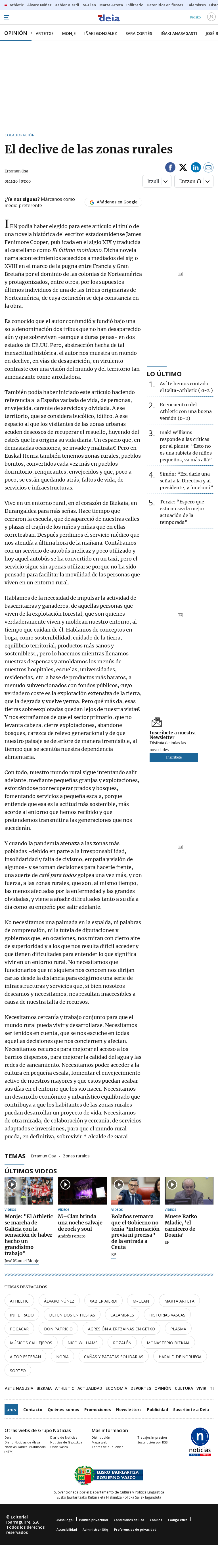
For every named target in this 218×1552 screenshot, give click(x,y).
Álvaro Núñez (59, 1301)
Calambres (122, 1315)
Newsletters (129, 1409)
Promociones (97, 1409)
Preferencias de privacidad (135, 1529)
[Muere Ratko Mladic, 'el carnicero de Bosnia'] (189, 1191)
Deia (8, 1437)
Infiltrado (22, 1315)
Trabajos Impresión (152, 1437)
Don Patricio (58, 1329)
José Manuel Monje (22, 1261)
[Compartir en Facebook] (170, 168)
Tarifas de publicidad (107, 1447)
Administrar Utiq (95, 1529)
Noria (62, 1356)
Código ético (178, 1520)
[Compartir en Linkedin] (196, 168)
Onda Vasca (59, 1447)
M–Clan (141, 1301)
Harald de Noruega (180, 1356)
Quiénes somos (63, 1409)
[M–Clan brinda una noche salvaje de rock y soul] (82, 1191)
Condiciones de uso (129, 1520)
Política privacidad (93, 1520)
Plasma (178, 1329)
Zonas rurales (76, 1155)
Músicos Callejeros (31, 1342)
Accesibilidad (66, 1529)
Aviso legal (65, 1520)
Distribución (101, 1437)
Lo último (164, 373)
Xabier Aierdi (103, 1301)
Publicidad (157, 1409)
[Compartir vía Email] (209, 168)
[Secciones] (6, 17)
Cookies (156, 1520)
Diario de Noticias (63, 1437)
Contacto (32, 1409)
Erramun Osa (43, 1155)
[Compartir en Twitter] (183, 168)
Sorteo (18, 1370)
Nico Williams (83, 1342)
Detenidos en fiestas (72, 1315)
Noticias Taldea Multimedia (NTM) (25, 1449)
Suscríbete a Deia (191, 1409)
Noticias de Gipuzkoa (66, 1442)
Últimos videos (31, 1170)
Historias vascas (167, 1315)
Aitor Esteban (25, 1356)
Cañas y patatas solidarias (113, 1356)
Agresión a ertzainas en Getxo (121, 1329)
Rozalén (122, 1342)
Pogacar (19, 1329)
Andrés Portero (71, 1236)
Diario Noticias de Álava (22, 1442)
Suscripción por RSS (152, 1442)
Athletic (19, 1301)
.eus (11, 1410)
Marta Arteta (179, 1301)
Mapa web (99, 1442)
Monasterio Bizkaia (168, 1342)
